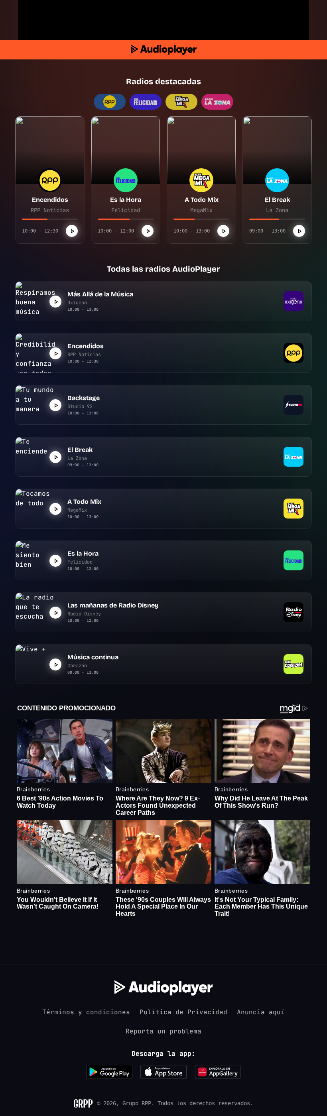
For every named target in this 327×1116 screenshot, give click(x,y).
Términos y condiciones (86, 1012)
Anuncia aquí (261, 1012)
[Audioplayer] (164, 50)
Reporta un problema (163, 1031)
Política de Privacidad (183, 1012)
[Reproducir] (72, 231)
